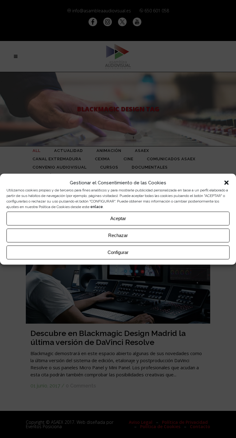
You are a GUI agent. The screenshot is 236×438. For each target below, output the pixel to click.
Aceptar (118, 218)
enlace (96, 206)
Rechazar (118, 235)
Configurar (118, 252)
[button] (226, 182)
